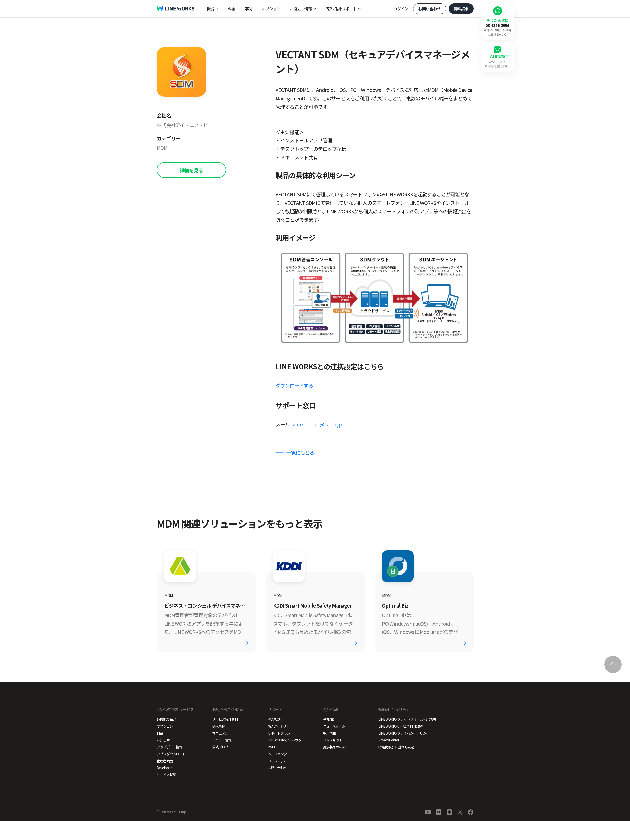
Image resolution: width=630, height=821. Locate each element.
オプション (271, 9)
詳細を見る (191, 170)
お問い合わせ (429, 9)
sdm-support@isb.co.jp (316, 424)
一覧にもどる (300, 452)
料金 (231, 9)
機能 (210, 9)
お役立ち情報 (301, 9)
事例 (248, 9)
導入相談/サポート (341, 9)
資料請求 (461, 9)
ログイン (400, 9)
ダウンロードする (294, 385)
